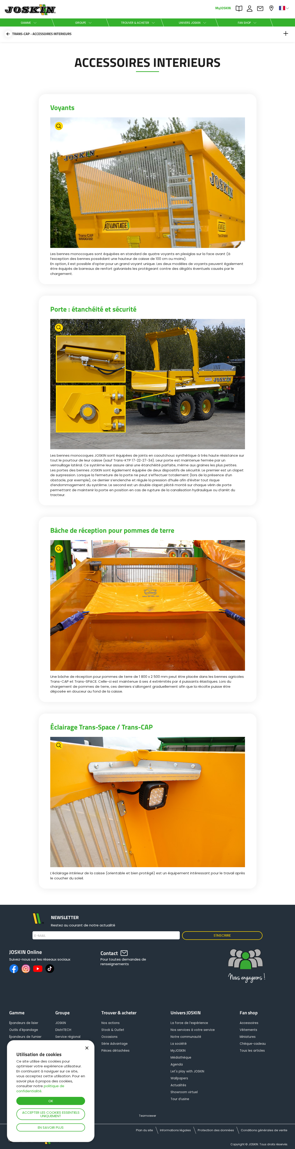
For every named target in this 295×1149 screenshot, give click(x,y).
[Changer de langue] (284, 8)
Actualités (178, 1085)
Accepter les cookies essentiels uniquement (51, 1114)
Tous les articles (252, 1050)
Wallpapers (179, 1078)
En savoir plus (51, 1127)
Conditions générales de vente (264, 1130)
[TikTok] (49, 968)
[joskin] (29, 14)
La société (179, 1044)
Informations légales (175, 1130)
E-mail (40, 935)
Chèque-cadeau (253, 1044)
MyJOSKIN (223, 7)
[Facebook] (13, 968)
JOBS (250, 8)
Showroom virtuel (184, 1092)
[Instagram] (25, 968)
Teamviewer (147, 1116)
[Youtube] (37, 968)
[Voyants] (147, 183)
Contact (261, 8)
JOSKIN (60, 1023)
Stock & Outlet (112, 1030)
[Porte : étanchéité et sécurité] (147, 385)
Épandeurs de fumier (25, 1037)
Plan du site (144, 1130)
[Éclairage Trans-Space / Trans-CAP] (147, 803)
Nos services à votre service (193, 1030)
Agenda (177, 1064)
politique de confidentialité (40, 1088)
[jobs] (245, 968)
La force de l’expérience (189, 1023)
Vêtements (248, 1030)
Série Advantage (114, 1044)
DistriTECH (63, 1030)
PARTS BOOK (240, 8)
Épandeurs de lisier (23, 1023)
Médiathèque (181, 1057)
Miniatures (248, 1037)
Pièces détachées (115, 1050)
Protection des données (216, 1130)
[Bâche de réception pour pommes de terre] (147, 606)
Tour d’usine (180, 1099)
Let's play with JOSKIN (187, 1071)
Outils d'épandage (23, 1030)
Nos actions (110, 1023)
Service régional (67, 1037)
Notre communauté (186, 1037)
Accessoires (249, 1023)
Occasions (109, 1037)
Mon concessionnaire (271, 7)
